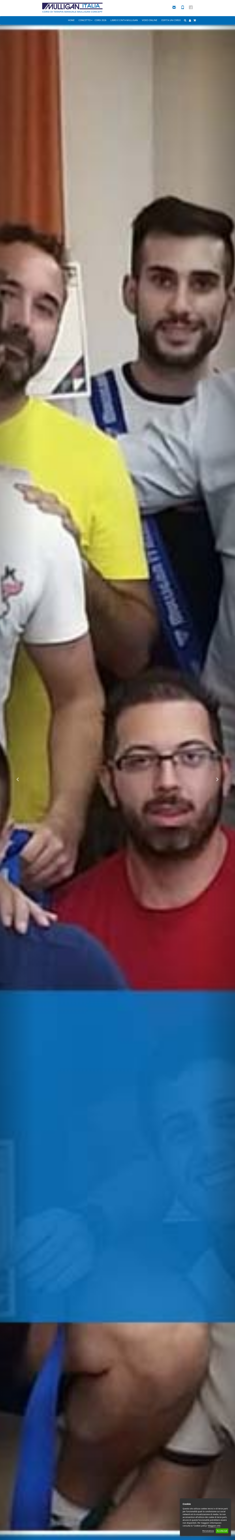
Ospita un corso (171, 20)
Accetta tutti (222, 1531)
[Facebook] (191, 7)
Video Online (149, 20)
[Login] (190, 20)
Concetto (85, 20)
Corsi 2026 (100, 20)
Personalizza (208, 1531)
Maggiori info (214, 1525)
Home (71, 20)
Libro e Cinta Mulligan (124, 20)
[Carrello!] (194, 20)
